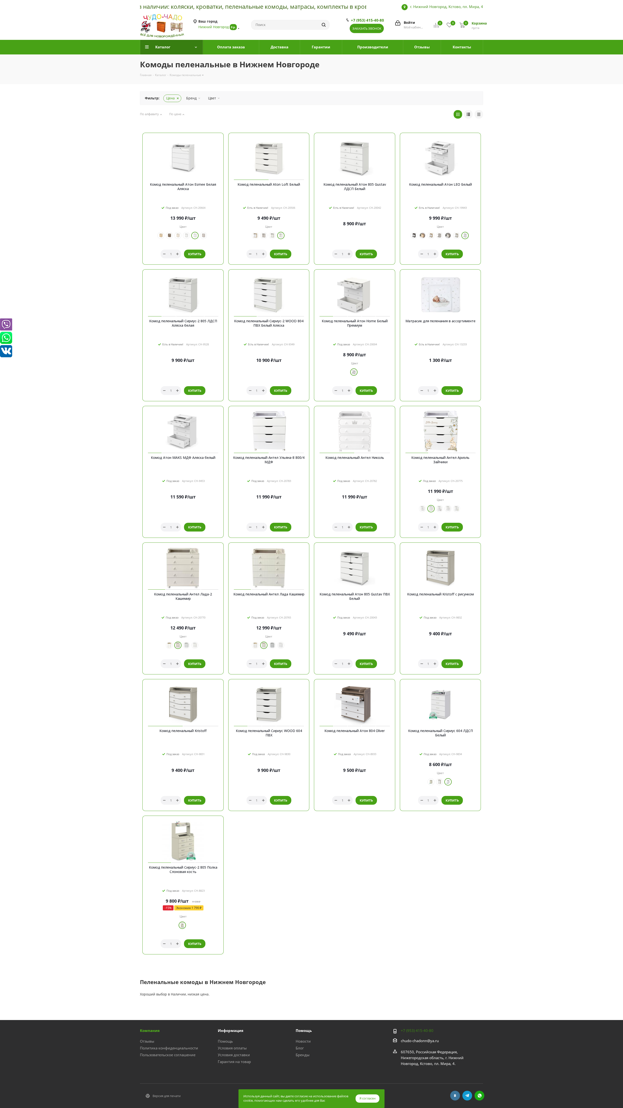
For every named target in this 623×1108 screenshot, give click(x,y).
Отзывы (147, 1041)
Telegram (467, 1095)
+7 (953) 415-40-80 (367, 20)
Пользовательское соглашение (167, 1054)
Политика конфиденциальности (169, 1048)
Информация (230, 1030)
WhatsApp (479, 1095)
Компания (150, 1030)
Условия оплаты (232, 1048)
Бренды (303, 1054)
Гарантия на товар (234, 1061)
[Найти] (324, 25)
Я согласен (367, 1098)
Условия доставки (234, 1054)
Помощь (225, 1041)
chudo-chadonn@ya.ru (420, 1040)
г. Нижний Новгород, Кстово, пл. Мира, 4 (446, 6)
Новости (303, 1041)
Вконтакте (455, 1095)
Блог (300, 1048)
